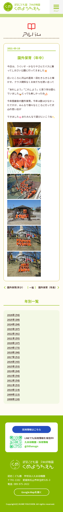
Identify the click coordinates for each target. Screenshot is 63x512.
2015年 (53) (13, 366)
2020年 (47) (13, 343)
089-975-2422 (21, 484)
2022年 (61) (13, 333)
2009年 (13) (13, 394)
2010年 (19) (13, 389)
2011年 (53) (13, 385)
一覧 (31, 287)
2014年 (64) (13, 371)
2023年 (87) (13, 329)
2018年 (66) (13, 352)
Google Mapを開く (31, 492)
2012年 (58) (13, 380)
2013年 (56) (13, 375)
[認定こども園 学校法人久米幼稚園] (31, 464)
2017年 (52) (13, 357)
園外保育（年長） (47, 287)
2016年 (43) (13, 361)
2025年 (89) (13, 319)
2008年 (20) (13, 399)
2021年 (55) (13, 338)
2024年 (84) (13, 324)
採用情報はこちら (31, 429)
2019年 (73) (13, 347)
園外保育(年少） (15, 287)
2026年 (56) (13, 315)
